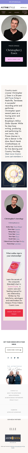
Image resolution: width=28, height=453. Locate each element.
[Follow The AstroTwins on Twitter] (14, 358)
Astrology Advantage (14, 412)
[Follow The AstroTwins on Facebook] (8, 358)
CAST (10, 12)
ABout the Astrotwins (14, 393)
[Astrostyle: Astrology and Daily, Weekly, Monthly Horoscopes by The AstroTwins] (8, 7)
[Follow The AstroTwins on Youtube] (18, 358)
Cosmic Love (4, 12)
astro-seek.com (13, 442)
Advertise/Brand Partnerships (14, 397)
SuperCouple (13, 286)
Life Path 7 (18, 244)
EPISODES (17, 12)
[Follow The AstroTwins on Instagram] (11, 358)
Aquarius (17, 229)
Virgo (17, 232)
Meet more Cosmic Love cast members (14, 155)
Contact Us (14, 391)
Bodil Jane (12, 446)
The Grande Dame (18, 446)
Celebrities (14, 410)
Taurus (18, 234)
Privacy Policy (14, 400)
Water (19, 227)
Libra (17, 239)
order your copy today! (14, 313)
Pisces (11, 98)
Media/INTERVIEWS (14, 395)
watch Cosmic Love (14, 59)
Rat (23, 241)
